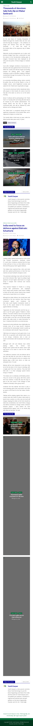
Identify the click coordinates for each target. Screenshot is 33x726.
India (8, 5)
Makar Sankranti (12, 122)
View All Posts (26, 191)
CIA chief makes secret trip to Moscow (16, 616)
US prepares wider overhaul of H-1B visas (17, 495)
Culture (5, 5)
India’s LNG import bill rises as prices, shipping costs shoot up (16, 138)
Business (10, 153)
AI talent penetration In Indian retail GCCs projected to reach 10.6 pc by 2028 (16, 157)
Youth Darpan (16, 2)
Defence (5, 223)
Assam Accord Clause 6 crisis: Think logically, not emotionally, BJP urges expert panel (16, 714)
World (20, 422)
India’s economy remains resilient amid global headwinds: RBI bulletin (16, 177)
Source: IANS (18, 134)
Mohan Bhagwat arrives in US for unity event (16, 425)
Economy (11, 173)
